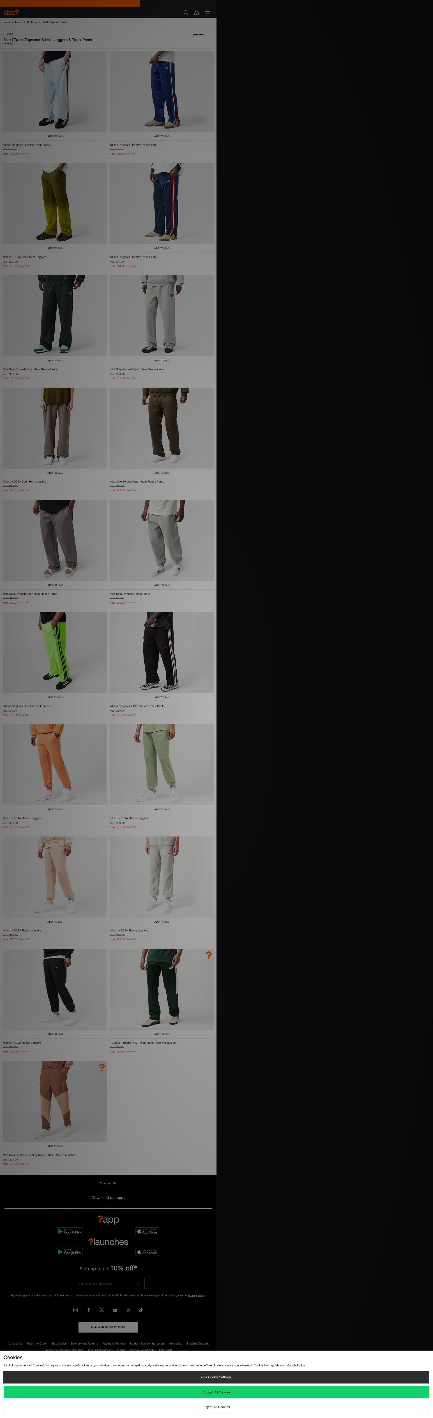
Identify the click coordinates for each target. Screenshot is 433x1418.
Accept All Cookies (216, 1392)
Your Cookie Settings (215, 1377)
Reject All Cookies (216, 1407)
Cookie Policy (296, 1365)
